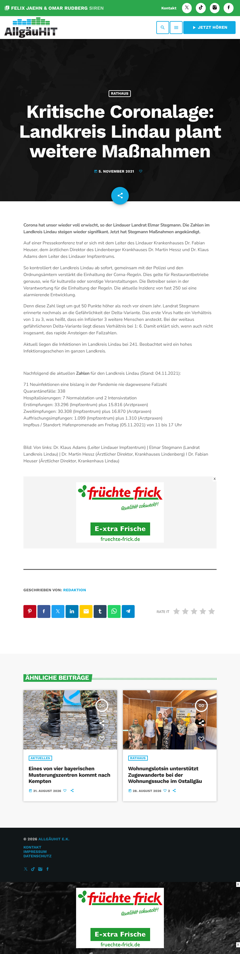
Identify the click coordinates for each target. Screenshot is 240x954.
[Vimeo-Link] (30, 27)
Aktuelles (40, 758)
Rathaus (119, 93)
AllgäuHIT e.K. (53, 839)
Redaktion (74, 590)
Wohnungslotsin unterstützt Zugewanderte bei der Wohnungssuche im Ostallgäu (165, 775)
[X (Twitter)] (187, 8)
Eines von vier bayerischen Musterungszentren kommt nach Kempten (69, 775)
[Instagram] (215, 8)
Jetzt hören (209, 27)
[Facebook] (229, 8)
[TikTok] (201, 8)
